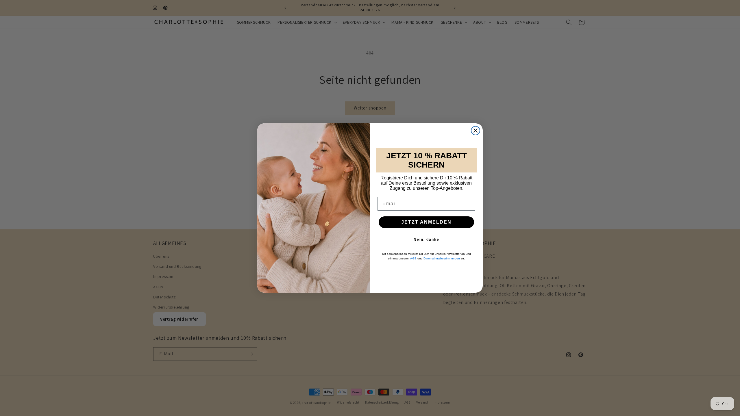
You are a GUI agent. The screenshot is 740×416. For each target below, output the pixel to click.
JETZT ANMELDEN (426, 222)
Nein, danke (426, 239)
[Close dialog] (475, 130)
